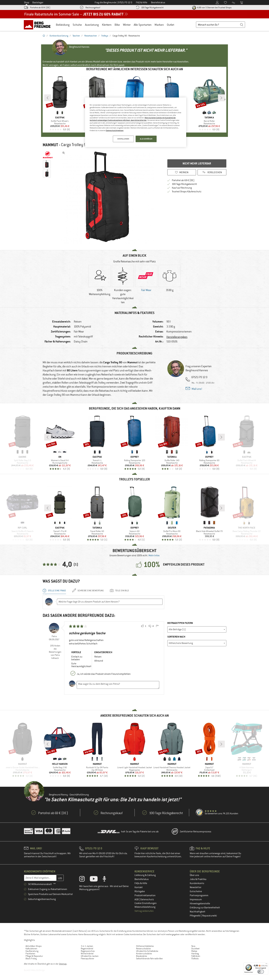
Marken (159, 24)
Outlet (170, 24)
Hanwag (195, 953)
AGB (136, 899)
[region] (135, 122)
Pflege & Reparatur (34, 956)
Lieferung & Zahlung (145, 875)
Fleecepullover (87, 958)
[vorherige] (47, 97)
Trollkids (195, 958)
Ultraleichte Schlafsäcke (147, 951)
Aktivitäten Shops (34, 946)
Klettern (106, 24)
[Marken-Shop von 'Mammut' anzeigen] (48, 154)
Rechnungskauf (92, 7)
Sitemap (63, 963)
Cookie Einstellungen (145, 903)
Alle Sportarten (142, 24)
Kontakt (138, 887)
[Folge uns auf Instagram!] (84, 879)
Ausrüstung (92, 24)
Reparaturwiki (209, 915)
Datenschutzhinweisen (114, 130)
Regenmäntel (87, 948)
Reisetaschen (90, 35)
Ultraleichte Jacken (90, 956)
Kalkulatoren (31, 948)
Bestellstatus (141, 879)
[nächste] (221, 97)
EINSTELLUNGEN (123, 139)
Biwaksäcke (141, 956)
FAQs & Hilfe (140, 883)
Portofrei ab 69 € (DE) (40, 7)
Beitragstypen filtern (180, 623)
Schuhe (77, 24)
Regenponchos (88, 951)
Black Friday (31, 958)
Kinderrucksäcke (144, 953)
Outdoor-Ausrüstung (59, 35)
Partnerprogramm (199, 895)
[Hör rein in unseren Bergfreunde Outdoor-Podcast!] (107, 879)
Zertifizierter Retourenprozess (195, 831)
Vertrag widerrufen (144, 911)
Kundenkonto (197, 883)
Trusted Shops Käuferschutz (186, 191)
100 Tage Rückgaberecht (152, 7)
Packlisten (30, 953)
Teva (193, 946)
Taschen (76, 35)
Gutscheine (196, 891)
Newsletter (195, 887)
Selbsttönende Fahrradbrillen (149, 958)
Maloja (194, 951)
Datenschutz (147, 899)
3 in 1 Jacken (87, 946)
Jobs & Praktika (198, 879)
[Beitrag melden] (157, 626)
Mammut (50, 144)
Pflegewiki (195, 915)
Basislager (37, 2)
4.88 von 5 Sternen (213, 7)
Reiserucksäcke (143, 948)
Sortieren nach (176, 636)
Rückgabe (139, 891)
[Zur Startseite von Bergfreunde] (38, 24)
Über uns (194, 875)
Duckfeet (195, 948)
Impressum (196, 899)
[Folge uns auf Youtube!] (96, 879)
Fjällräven (195, 956)
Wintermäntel (87, 953)
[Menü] (266, 964)
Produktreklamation (145, 895)
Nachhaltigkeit (197, 911)
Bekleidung (63, 24)
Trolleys (104, 35)
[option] (108, 197)
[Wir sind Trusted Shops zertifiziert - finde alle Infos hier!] (199, 812)
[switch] (260, 972)
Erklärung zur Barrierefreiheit (205, 907)
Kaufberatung (32, 951)
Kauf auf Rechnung (182, 187)
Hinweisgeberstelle (200, 903)
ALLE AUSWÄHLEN (146, 139)
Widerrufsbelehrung (144, 907)
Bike (117, 24)
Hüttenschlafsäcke (145, 946)
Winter (127, 24)
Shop (26, 2)
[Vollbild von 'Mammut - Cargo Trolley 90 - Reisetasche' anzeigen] (64, 153)
